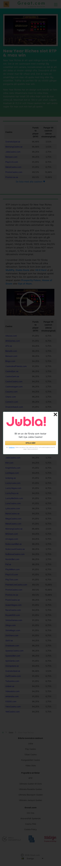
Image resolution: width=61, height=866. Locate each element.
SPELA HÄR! (30, 443)
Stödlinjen (12, 447)
